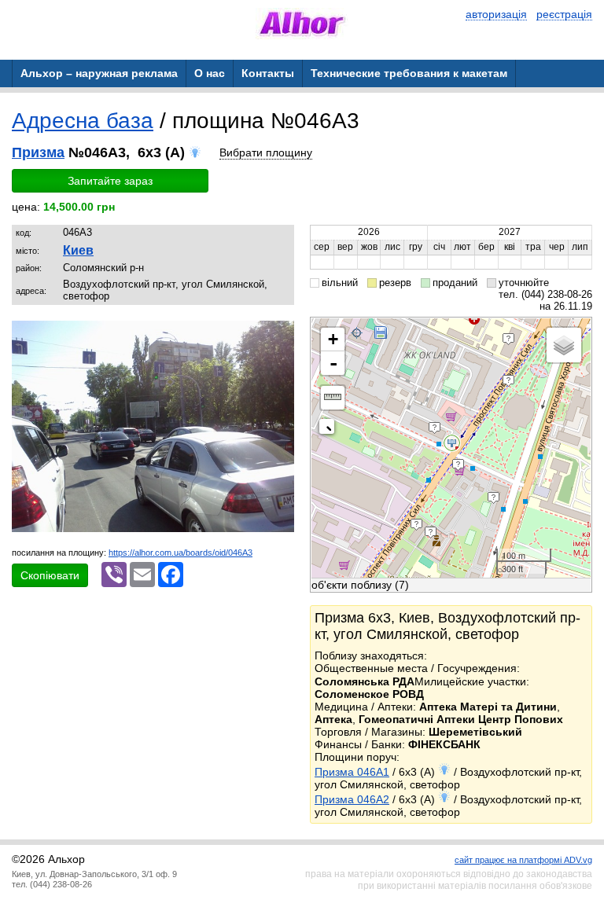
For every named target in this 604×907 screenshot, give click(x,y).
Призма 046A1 (352, 772)
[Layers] (564, 345)
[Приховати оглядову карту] (329, 429)
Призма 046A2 (352, 799)
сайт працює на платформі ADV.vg (523, 860)
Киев (78, 250)
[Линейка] (332, 397)
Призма (38, 152)
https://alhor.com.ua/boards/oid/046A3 (180, 552)
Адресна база (82, 120)
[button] (280, 334)
